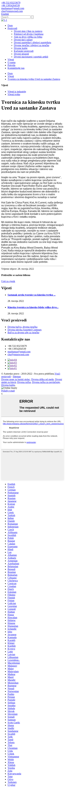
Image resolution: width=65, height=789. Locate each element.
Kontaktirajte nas (16, 68)
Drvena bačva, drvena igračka (22, 327)
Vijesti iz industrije (17, 91)
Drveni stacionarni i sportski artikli (31, 56)
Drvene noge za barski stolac (15, 379)
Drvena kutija (8, 385)
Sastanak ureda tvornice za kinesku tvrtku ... (32, 294)
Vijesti (11, 59)
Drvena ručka (24, 382)
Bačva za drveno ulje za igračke (23, 332)
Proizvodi (12, 28)
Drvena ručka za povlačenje (46, 382)
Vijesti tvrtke (14, 94)
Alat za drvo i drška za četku (28, 36)
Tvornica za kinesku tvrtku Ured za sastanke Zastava (34, 79)
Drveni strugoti (21, 54)
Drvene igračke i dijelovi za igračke (31, 45)
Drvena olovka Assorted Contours (24, 329)
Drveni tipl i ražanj (23, 39)
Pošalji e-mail (8, 390)
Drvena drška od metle (42, 379)
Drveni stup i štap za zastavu (28, 31)
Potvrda (11, 65)
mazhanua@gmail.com (19, 351)
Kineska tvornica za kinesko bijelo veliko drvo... (33, 307)
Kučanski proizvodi (23, 51)
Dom (10, 25)
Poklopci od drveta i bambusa (28, 34)
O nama (11, 62)
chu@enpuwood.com (18, 354)
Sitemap (17, 376)
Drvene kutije (20, 48)
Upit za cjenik (8, 281)
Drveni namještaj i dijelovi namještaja (32, 42)
